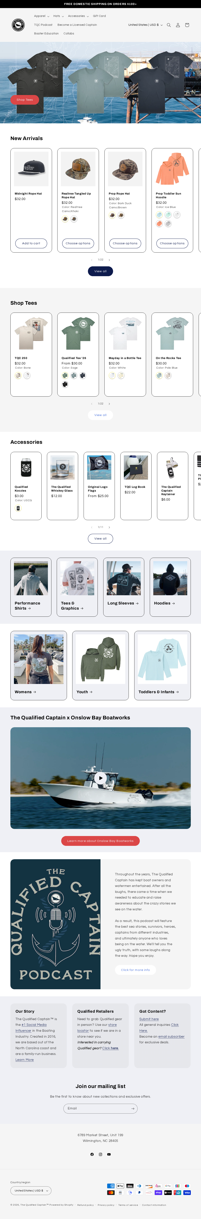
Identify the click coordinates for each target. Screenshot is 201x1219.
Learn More (25, 1060)
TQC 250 (21, 358)
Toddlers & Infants (157, 692)
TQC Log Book (135, 486)
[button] (41, 16)
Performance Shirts (27, 605)
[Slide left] (91, 260)
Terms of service (128, 1205)
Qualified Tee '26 (74, 358)
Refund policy (85, 1205)
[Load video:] (100, 778)
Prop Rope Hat (119, 193)
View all (100, 271)
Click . (110, 1048)
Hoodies (162, 603)
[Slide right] (109, 260)
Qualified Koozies (21, 488)
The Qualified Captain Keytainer (171, 490)
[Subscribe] (132, 1108)
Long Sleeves (121, 603)
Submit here (149, 1019)
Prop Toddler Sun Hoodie (168, 195)
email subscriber (171, 1036)
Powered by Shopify (61, 1205)
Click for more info (135, 969)
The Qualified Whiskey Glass (62, 488)
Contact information (154, 1205)
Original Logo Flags (98, 488)
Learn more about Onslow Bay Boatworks (100, 841)
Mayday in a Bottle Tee (125, 358)
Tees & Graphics (70, 605)
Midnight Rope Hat (28, 193)
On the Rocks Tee (168, 358)
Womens (23, 692)
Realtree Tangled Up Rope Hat (76, 195)
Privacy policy (106, 1205)
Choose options (78, 243)
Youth (82, 692)
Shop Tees (24, 100)
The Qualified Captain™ (34, 1205)
